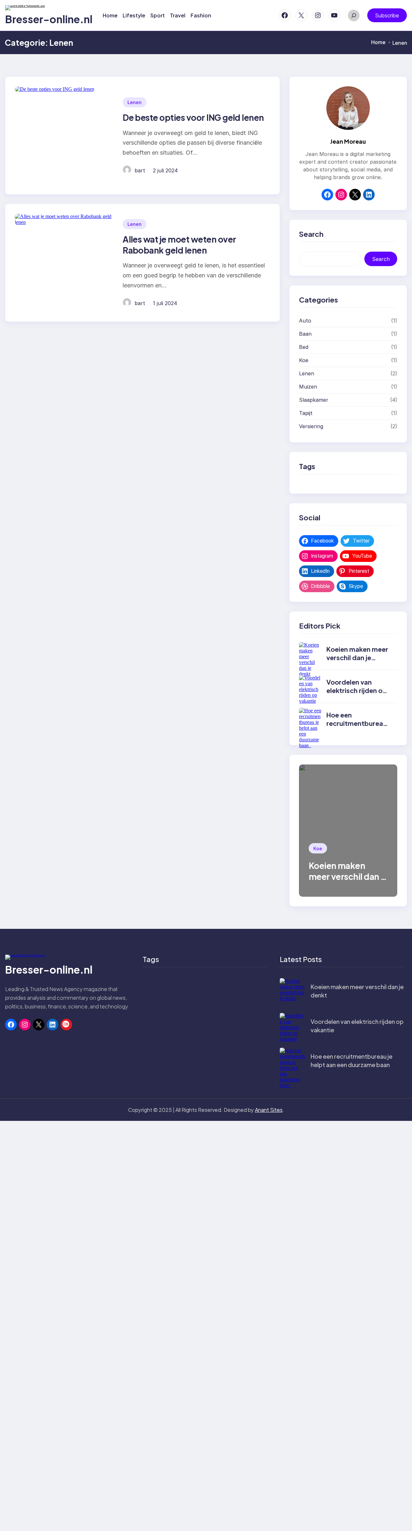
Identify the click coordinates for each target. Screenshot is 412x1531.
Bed (303, 347)
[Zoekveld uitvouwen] (354, 15)
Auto (305, 320)
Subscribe (387, 15)
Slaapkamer (313, 400)
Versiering (311, 426)
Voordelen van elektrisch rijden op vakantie (356, 690)
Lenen (134, 102)
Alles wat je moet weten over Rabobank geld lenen (179, 244)
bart (140, 170)
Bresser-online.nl (48, 19)
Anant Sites (269, 1109)
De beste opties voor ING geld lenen (193, 117)
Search (381, 259)
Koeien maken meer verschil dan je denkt (357, 657)
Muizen (308, 386)
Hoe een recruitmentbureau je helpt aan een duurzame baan (356, 727)
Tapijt (306, 413)
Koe (303, 360)
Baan (305, 334)
